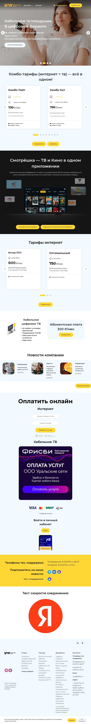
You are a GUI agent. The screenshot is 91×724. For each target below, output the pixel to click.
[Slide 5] (49, 135)
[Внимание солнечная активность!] (66, 368)
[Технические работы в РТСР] (8, 368)
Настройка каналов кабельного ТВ (44, 663)
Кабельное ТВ (27, 661)
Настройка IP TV (45, 680)
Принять (71, 720)
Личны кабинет (28, 671)
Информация (22, 364)
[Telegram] (82, 643)
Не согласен (82, 720)
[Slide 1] (41, 63)
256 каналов (59, 96)
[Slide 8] (58, 135)
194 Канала (17, 97)
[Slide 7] (55, 135)
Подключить (75, 5)
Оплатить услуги (45, 677)
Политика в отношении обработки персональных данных (61, 677)
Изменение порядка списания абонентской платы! (51, 371)
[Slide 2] (43, 63)
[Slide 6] (52, 135)
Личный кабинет (61, 5)
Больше (38, 5)
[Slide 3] (46, 63)
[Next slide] (88, 33)
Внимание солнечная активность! (79, 369)
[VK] (77, 643)
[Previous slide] (3, 33)
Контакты (25, 668)
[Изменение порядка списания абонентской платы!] (37, 368)
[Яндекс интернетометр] (45, 616)
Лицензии (60, 701)
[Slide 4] (50, 63)
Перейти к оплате (45, 430)
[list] (45, 33)
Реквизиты (60, 703)
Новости (49, 363)
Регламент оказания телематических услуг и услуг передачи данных (62, 689)
